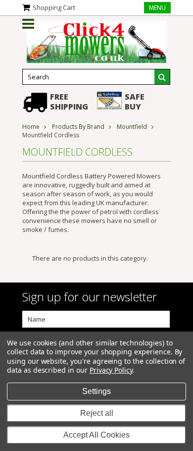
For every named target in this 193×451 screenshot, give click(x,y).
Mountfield (132, 126)
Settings (96, 391)
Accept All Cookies (96, 435)
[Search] (162, 77)
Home (31, 126)
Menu (157, 7)
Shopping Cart (54, 7)
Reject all (96, 413)
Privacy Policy (111, 370)
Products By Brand (78, 126)
